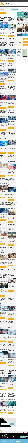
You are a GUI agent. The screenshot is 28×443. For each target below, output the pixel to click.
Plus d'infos (9, 441)
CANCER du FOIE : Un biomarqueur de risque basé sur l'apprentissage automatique (4, 17)
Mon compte (26, 0)
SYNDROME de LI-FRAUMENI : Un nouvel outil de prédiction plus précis (4, 112)
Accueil (1, 6)
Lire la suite (2, 35)
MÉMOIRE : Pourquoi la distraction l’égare (11, 249)
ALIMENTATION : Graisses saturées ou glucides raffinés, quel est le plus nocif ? (11, 227)
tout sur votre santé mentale (25, 39)
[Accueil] (2, 3)
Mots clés (2, 9)
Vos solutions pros (25, 45)
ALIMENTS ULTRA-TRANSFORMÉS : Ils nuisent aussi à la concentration (3, 158)
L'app (18, 0)
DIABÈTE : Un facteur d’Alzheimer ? (11, 111)
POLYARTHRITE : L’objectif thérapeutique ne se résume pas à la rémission (4, 250)
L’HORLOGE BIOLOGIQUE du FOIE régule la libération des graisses (3, 301)
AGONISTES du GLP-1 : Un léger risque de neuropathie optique (11, 301)
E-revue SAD (15, 0)
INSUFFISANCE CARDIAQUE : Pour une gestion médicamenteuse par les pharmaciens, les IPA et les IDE (11, 42)
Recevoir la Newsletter (22, 33)
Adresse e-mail (3, 422)
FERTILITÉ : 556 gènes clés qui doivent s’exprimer (4, 203)
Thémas (21, 0)
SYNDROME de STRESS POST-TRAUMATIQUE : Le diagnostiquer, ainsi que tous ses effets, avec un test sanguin (3, 42)
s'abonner (22, 436)
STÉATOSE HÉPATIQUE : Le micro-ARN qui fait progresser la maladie (12, 370)
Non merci (18, 441)
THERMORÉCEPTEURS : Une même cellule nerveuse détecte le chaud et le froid (12, 204)
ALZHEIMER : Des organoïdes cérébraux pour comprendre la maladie (3, 324)
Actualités (4, 6)
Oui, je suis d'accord (19, 440)
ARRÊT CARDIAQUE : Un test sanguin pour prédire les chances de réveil (11, 135)
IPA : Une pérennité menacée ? (10, 64)
